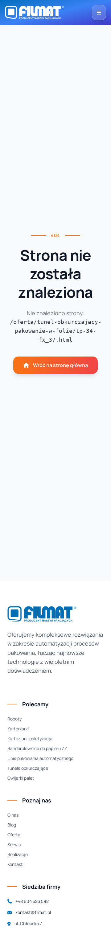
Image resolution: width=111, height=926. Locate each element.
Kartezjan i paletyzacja (29, 738)
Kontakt (15, 864)
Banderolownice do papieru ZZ (37, 748)
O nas (12, 815)
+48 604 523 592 (32, 901)
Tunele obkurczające (27, 768)
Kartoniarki (18, 729)
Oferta (13, 835)
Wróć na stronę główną (60, 365)
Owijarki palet (20, 778)
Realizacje (17, 854)
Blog (11, 825)
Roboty (14, 719)
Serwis (14, 844)
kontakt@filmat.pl (33, 912)
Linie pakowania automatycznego (40, 758)
